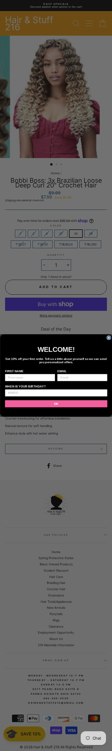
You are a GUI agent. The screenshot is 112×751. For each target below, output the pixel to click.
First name (14, 371)
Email (61, 371)
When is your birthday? (25, 386)
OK (56, 403)
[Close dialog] (109, 338)
